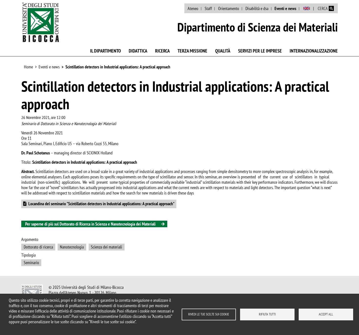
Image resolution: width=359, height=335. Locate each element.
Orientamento (228, 8)
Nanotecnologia (72, 247)
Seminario (31, 262)
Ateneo (193, 8)
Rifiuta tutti (267, 314)
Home (28, 67)
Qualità (222, 51)
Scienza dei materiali (106, 247)
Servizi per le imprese (260, 51)
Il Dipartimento (105, 51)
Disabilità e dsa (256, 8)
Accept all (326, 314)
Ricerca (162, 51)
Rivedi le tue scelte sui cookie (208, 314)
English (306, 8)
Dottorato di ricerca (38, 247)
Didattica (138, 51)
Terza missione (192, 51)
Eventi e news (285, 8)
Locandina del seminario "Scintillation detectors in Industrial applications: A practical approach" (101, 203)
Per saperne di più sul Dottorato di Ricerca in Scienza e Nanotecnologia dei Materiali (90, 224)
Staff (208, 8)
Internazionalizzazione (314, 51)
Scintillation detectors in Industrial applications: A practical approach (117, 67)
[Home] (40, 22)
